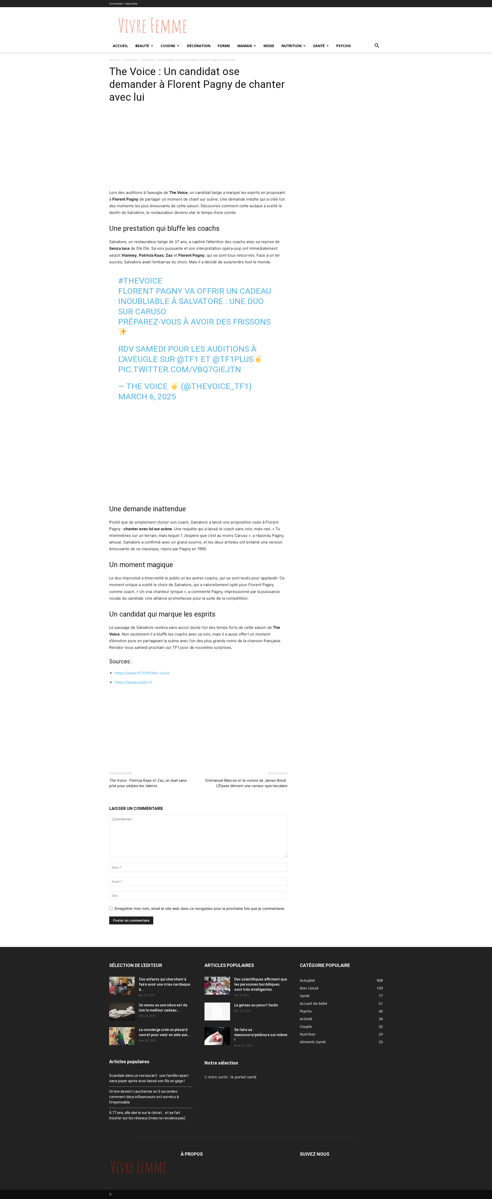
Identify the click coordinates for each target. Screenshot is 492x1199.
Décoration (198, 45)
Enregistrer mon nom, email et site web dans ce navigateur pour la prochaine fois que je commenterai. (200, 908)
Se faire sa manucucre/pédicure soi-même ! (260, 1035)
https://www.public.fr (133, 682)
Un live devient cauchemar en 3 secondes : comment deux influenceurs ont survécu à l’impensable (144, 1096)
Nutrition (291, 45)
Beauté (142, 45)
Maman (244, 45)
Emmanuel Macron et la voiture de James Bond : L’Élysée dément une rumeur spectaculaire (247, 783)
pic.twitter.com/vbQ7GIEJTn (179, 369)
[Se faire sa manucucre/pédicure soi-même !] (217, 1036)
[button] (377, 46)
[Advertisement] (198, 151)
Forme (224, 45)
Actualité (130, 60)
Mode (268, 45)
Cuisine (168, 45)
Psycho (343, 45)
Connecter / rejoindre (123, 3)
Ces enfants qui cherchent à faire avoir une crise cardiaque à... (164, 984)
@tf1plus (232, 359)
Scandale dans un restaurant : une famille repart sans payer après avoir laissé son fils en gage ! (149, 1078)
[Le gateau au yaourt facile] (217, 1011)
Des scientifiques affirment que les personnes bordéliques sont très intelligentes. (260, 984)
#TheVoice (140, 281)
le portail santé (244, 1077)
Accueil (120, 45)
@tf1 (188, 359)
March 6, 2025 (147, 396)
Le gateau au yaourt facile (256, 1005)
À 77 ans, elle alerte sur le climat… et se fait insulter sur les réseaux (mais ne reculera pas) (147, 1115)
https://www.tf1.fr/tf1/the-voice (142, 673)
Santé (319, 45)
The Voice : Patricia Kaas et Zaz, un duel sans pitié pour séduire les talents (148, 783)
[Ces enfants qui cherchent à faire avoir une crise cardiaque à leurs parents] (122, 986)
